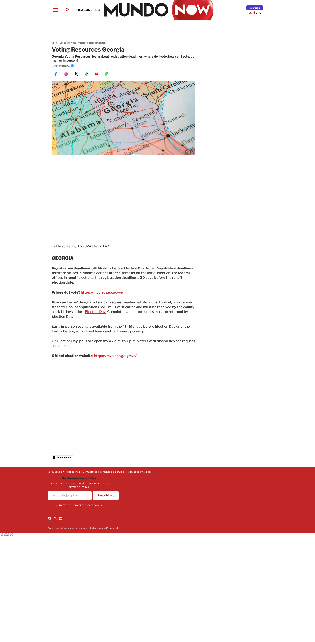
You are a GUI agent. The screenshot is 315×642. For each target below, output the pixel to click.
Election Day (95, 312)
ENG (258, 12)
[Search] (67, 10)
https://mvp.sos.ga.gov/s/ (102, 292)
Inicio (54, 42)
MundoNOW (63, 65)
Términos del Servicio (112, 471)
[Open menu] (56, 10)
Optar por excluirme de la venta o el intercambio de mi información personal (83, 528)
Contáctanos (90, 471)
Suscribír (254, 7)
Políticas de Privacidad (139, 471)
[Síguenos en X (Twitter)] (55, 518)
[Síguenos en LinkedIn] (60, 518)
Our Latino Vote (68, 42)
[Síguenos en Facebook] (49, 518)
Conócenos (73, 471)
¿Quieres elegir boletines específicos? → (79, 505)
